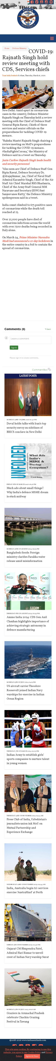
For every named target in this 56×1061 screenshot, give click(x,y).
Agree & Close (32, 1056)
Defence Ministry (19, 48)
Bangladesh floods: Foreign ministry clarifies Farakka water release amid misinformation (26, 557)
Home (6, 48)
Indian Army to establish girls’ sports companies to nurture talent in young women (28, 759)
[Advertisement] (28, 288)
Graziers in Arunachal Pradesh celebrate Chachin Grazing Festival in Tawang (25, 1017)
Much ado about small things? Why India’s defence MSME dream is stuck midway (27, 492)
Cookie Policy (34, 1052)
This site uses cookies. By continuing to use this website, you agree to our (27, 1051)
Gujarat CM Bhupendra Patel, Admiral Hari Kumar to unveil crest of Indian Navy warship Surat (28, 953)
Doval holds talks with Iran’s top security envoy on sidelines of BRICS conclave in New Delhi (26, 428)
